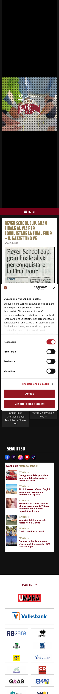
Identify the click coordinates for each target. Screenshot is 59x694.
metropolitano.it (28, 466)
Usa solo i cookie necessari (30, 403)
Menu (31, 211)
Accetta (29, 393)
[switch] (50, 351)
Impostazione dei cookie (35, 383)
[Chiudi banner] (54, 288)
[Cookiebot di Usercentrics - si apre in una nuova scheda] (35, 288)
